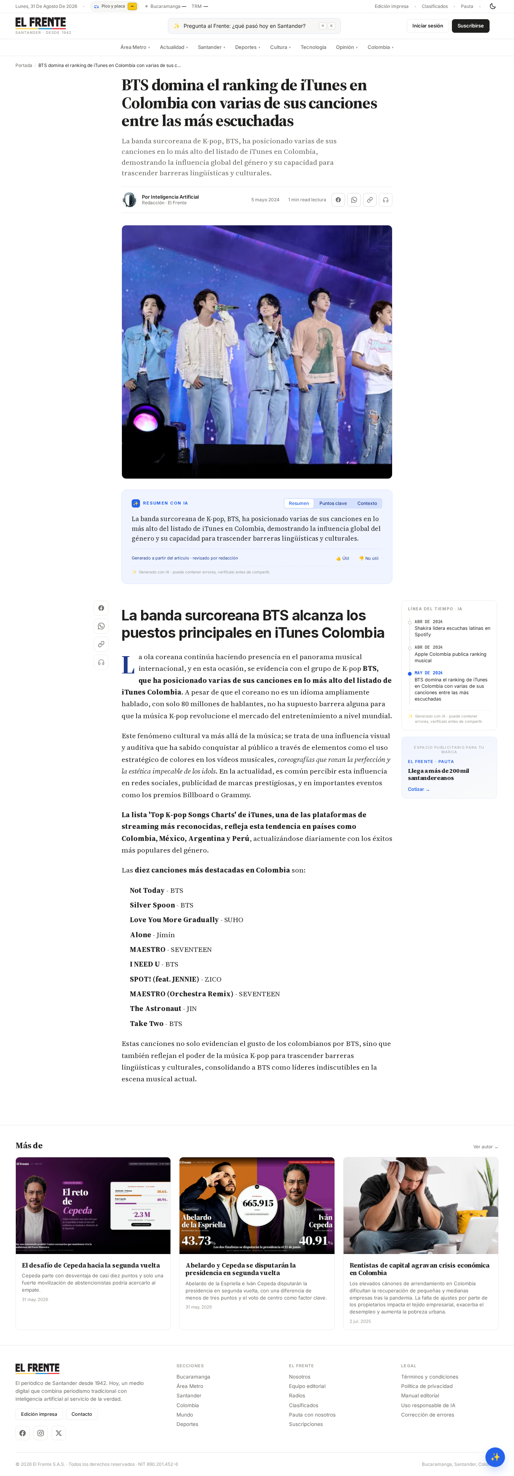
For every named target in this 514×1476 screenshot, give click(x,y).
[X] (59, 1433)
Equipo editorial (307, 1386)
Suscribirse (471, 26)
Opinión (347, 47)
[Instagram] (40, 1433)
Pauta (467, 6)
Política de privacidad (427, 1386)
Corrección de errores (427, 1415)
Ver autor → (486, 1146)
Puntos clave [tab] (333, 503)
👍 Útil (342, 558)
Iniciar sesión (427, 26)
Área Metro (135, 47)
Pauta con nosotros (312, 1415)
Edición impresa (392, 6)
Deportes (247, 47)
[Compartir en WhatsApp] (354, 200)
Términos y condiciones (429, 1377)
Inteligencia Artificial (175, 197)
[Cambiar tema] (493, 6)
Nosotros (299, 1377)
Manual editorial (420, 1395)
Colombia (381, 47)
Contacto (81, 1414)
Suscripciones (306, 1424)
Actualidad (174, 47)
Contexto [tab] (367, 503)
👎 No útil (369, 558)
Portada (23, 65)
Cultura (280, 47)
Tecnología (313, 47)
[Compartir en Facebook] (338, 200)
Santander (211, 47)
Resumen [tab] (299, 503)
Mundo (184, 1415)
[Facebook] (22, 1433)
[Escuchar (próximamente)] (385, 200)
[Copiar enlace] (370, 200)
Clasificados (435, 6)
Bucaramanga (193, 1377)
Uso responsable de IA (428, 1405)
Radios (297, 1395)
